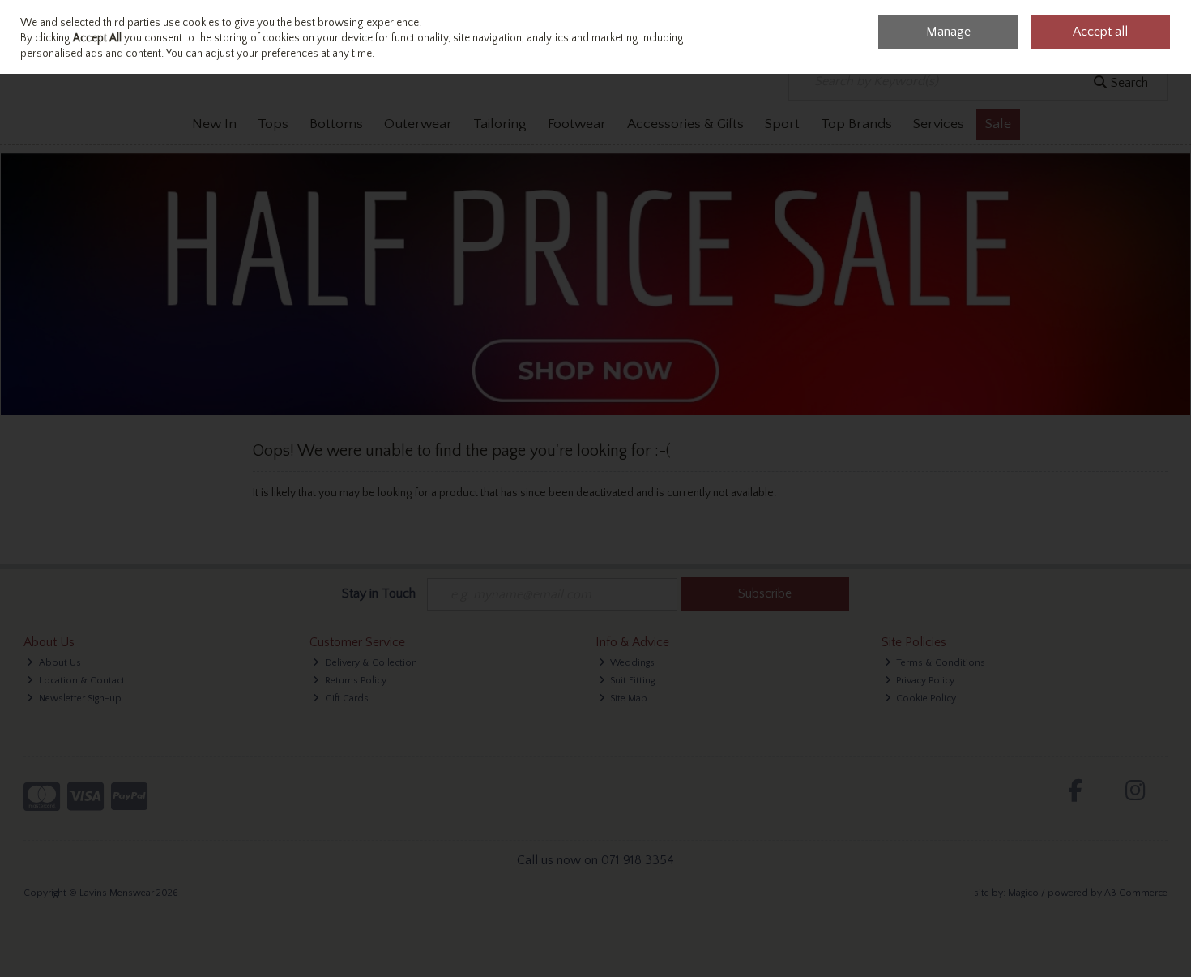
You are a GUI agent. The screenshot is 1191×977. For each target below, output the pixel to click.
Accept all (1100, 31)
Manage (948, 31)
